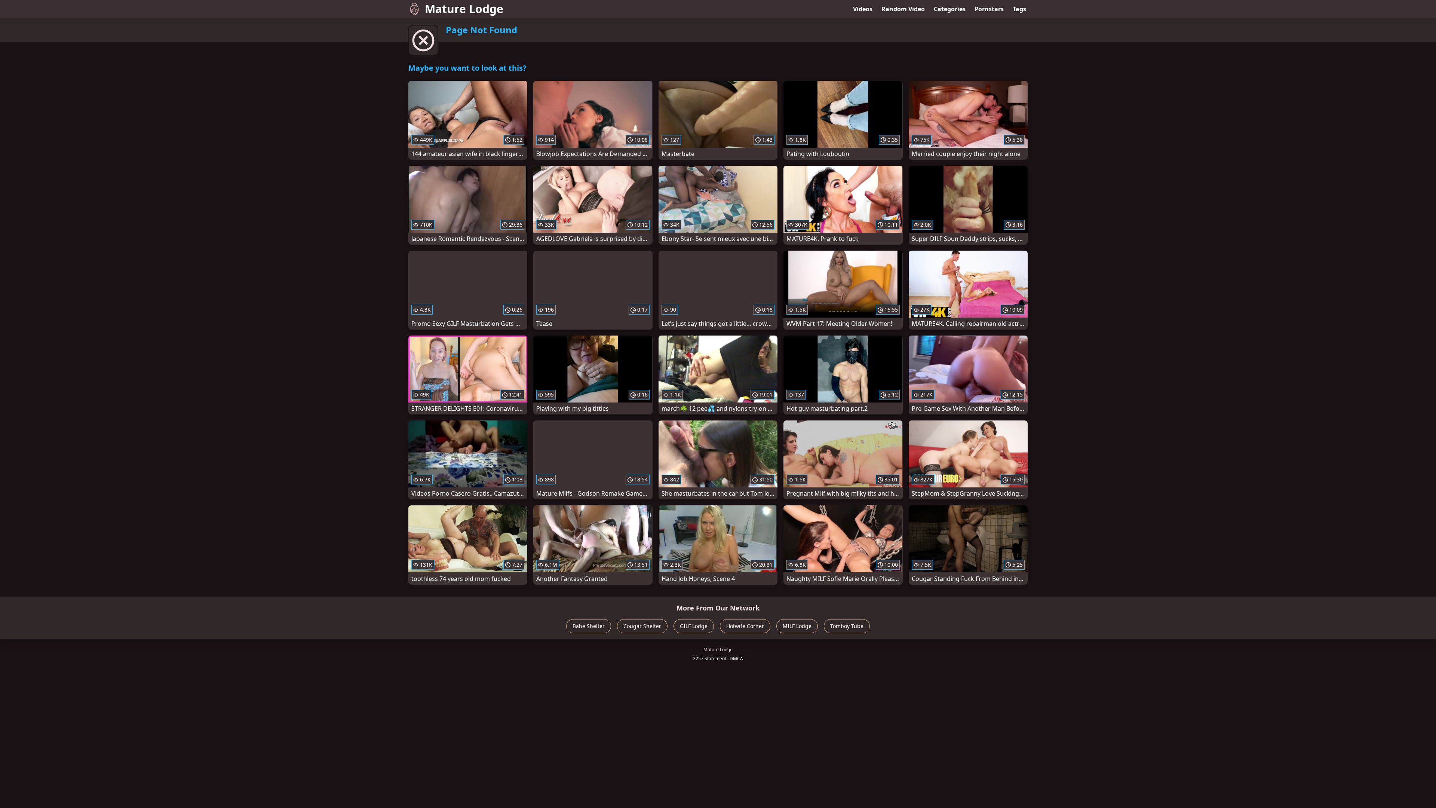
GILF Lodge (694, 626)
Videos (862, 9)
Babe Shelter (589, 626)
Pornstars (989, 9)
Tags (1019, 9)
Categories (950, 9)
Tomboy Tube (846, 626)
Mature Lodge (464, 8)
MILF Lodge (797, 626)
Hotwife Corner (745, 626)
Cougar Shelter (642, 626)
